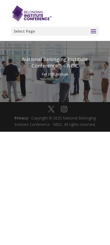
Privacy (21, 117)
